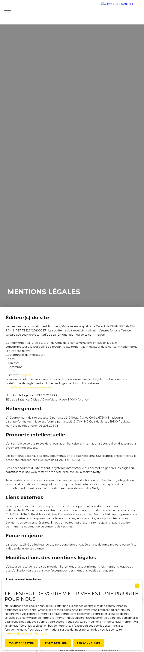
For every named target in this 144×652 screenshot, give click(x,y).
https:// (26, 375)
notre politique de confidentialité (26, 633)
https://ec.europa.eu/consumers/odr (30, 387)
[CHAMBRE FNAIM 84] (122, 12)
